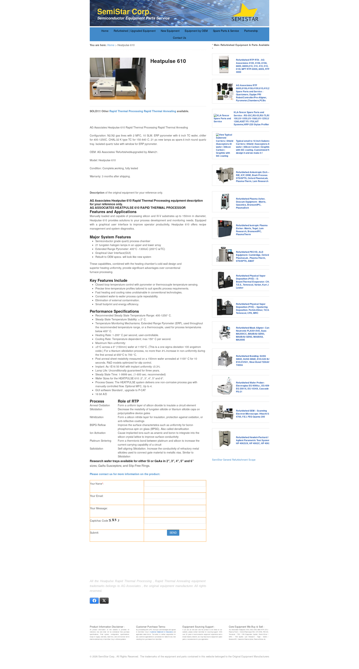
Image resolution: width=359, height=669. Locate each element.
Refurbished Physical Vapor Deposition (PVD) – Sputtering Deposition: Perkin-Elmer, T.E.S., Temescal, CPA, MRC (253, 308)
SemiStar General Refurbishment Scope (233, 459)
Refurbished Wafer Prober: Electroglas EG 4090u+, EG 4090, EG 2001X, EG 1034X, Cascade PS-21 (253, 387)
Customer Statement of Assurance (161, 632)
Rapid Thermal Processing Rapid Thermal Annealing (142, 111)
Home (104, 31)
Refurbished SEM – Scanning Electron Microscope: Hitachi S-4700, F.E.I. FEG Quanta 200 (253, 413)
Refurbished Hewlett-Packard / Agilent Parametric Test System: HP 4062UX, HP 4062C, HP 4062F (253, 440)
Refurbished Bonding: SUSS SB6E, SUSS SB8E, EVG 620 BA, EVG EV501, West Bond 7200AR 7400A (253, 360)
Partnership (251, 31)
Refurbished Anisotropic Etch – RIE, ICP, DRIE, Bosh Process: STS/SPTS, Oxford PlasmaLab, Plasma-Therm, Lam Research (252, 176)
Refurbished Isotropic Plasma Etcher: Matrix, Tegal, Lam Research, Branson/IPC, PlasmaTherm (252, 230)
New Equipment (170, 31)
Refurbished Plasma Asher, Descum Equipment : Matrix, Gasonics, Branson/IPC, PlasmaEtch (251, 203)
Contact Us (179, 38)
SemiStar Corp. (124, 11)
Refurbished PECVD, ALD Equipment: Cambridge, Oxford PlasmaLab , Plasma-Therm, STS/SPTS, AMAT (252, 256)
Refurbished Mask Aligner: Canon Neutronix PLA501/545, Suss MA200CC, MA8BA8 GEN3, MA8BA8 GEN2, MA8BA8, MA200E (254, 334)
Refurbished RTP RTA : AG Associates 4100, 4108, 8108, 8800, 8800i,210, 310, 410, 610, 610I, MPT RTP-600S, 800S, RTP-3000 (253, 66)
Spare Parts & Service (226, 31)
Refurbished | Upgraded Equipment (135, 31)
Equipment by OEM (196, 31)
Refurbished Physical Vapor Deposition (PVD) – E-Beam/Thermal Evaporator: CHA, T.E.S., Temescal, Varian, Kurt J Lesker (253, 281)
